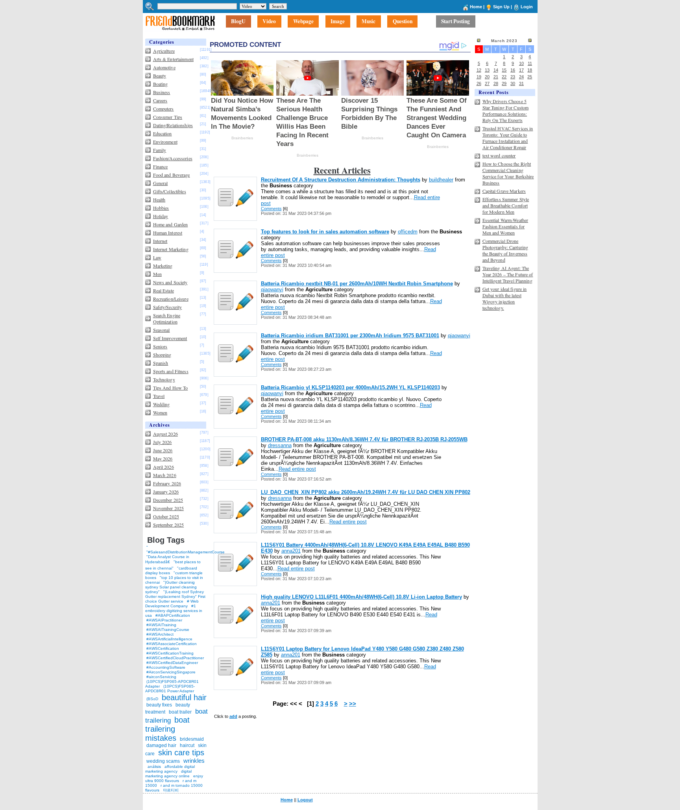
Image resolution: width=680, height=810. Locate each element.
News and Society (170, 282)
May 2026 (163, 458)
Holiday (160, 216)
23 (512, 76)
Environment (165, 142)
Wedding (161, 404)
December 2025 (168, 500)
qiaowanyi (272, 289)
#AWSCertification (162, 648)
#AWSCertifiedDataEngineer (172, 662)
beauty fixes (159, 705)
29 (504, 83)
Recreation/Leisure (170, 299)
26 (479, 83)
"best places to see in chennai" (173, 565)
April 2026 (163, 467)
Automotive (164, 67)
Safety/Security (167, 307)
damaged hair (161, 745)
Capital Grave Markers (504, 191)
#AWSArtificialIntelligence (169, 639)
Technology (164, 379)
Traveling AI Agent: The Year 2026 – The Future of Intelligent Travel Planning (507, 274)
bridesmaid (192, 739)
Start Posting (455, 22)
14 (495, 70)
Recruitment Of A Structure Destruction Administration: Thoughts (340, 180)
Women (160, 412)
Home (476, 6)
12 (479, 70)
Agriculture (164, 51)
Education (162, 133)
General (160, 183)
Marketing (163, 266)
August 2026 (165, 434)
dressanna (280, 445)
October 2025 (166, 516)
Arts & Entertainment (173, 59)
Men (157, 274)
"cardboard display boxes (171, 570)
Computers (163, 108)
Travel (159, 396)
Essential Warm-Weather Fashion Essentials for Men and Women (505, 226)
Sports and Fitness (170, 371)
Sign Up (501, 6)
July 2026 (162, 442)
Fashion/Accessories (172, 158)
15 (504, 70)
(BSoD (152, 699)
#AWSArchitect (160, 634)
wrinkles (194, 760)
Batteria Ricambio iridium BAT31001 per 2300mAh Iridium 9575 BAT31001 (350, 335)
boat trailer (180, 712)
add (233, 716)
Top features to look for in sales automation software (325, 232)
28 (495, 83)
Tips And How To (170, 388)
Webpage (303, 22)
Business (161, 92)
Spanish (160, 363)
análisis (153, 766)
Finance (160, 166)
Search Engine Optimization (167, 318)
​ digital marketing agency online (168, 773)
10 (521, 63)
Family (159, 150)
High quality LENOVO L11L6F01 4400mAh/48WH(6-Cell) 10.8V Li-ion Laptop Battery (361, 597)
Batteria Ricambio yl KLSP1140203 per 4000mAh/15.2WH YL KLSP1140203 (350, 387)
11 (530, 63)
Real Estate (163, 290)
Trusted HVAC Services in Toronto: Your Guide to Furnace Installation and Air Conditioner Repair (507, 137)
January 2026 (166, 491)
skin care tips (181, 752)
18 (529, 70)
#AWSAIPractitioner (164, 620)
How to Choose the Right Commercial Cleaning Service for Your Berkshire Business (508, 173)
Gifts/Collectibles (169, 191)
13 (487, 70)
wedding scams (163, 761)
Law (157, 257)
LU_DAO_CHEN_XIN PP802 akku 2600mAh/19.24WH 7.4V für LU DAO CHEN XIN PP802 (365, 492)
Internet (160, 241)
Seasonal (161, 330)
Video (269, 22)
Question (402, 22)
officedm (408, 232)
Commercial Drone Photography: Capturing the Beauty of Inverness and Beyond (505, 250)
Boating (160, 84)
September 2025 (168, 525)
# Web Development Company (172, 603)
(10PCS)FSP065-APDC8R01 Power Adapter (170, 688)
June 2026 (163, 450)
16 (512, 70)
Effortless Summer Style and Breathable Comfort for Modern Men (505, 205)
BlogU (238, 22)
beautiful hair (184, 697)
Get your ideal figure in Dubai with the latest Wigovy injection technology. (504, 298)
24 (521, 76)
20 (487, 76)
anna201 (291, 551)
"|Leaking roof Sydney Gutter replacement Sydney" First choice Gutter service (175, 596)
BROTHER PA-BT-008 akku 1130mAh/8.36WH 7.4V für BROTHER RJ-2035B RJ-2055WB (364, 439)
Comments (271, 208)
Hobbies (161, 208)
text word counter (499, 155)
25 (529, 76)
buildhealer (441, 180)
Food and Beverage (171, 175)
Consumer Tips (168, 117)
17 (521, 70)
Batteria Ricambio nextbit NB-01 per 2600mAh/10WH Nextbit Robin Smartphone (357, 284)
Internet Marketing (170, 249)
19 (479, 76)
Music (368, 22)
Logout (305, 799)
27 (487, 83)
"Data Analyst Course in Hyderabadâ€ (167, 559)
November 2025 (168, 508)
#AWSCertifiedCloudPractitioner (175, 658)
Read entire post (297, 469)
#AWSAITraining (161, 625)
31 (521, 83)
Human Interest (168, 232)
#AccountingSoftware (165, 667)
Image (338, 22)
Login (527, 6)
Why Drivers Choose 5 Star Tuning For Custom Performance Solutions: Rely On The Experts (505, 110)
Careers (160, 100)
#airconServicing (161, 677)
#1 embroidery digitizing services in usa (173, 611)
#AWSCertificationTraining (170, 653)
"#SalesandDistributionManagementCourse (185, 552)
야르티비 (171, 790)
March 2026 (164, 475)
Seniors (160, 346)
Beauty (159, 75)
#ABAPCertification (172, 615)
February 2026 (167, 483)
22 (504, 76)
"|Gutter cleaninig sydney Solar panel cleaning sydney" (171, 587)
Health (159, 199)
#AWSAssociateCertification (171, 644)
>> (352, 704)
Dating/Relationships (173, 125)
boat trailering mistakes (167, 729)
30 (512, 83)
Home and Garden (170, 224)
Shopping (162, 354)
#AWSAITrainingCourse (167, 629)
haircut (187, 745)
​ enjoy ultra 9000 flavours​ (174, 778)
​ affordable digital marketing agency (170, 768)
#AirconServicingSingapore (171, 672)
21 (495, 76)
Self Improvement (170, 338)
